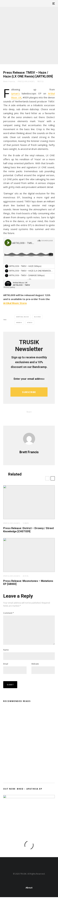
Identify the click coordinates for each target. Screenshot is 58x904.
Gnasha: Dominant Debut (32, 757)
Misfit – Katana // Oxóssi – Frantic (33, 712)
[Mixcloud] (45, 881)
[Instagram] (19, 881)
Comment (8, 613)
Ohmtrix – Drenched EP (31, 742)
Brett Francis (9, 81)
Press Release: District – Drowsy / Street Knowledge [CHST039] (28, 530)
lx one (38, 317)
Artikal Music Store (15, 303)
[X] (13, 881)
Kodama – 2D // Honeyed (32, 727)
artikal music (23, 317)
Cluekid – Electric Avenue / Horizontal (33, 773)
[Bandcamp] (38, 881)
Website (35, 663)
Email (5, 663)
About (29, 887)
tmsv (30, 322)
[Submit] (29, 417)
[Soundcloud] (26, 881)
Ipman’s (15, 93)
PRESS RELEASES (26, 81)
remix (19, 322)
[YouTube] (32, 881)
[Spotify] (51, 881)
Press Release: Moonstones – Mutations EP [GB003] (28, 582)
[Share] (21, 417)
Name (6, 649)
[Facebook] (7, 881)
